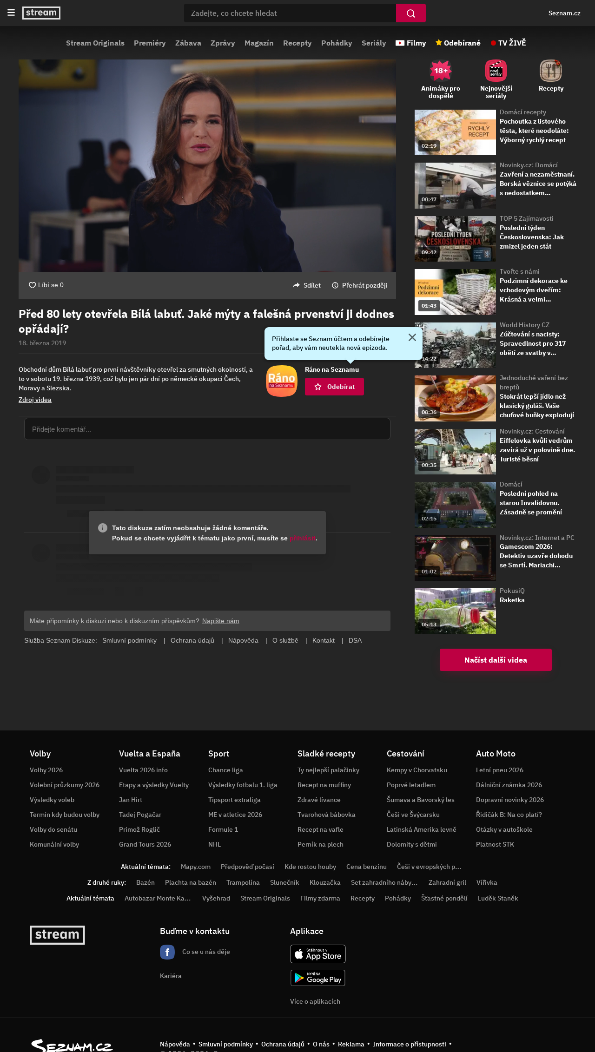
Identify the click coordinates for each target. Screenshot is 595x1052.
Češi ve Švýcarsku (413, 814)
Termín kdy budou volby (64, 814)
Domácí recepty (523, 112)
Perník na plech (321, 844)
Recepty (297, 42)
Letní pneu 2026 (499, 770)
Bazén (145, 882)
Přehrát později (365, 285)
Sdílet (312, 285)
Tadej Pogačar (140, 814)
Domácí (511, 484)
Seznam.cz (565, 13)
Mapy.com (196, 866)
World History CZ (524, 325)
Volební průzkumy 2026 (64, 785)
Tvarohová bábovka (327, 814)
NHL (214, 844)
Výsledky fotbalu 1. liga (243, 785)
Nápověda (175, 1044)
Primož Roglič (139, 829)
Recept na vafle (321, 829)
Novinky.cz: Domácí (529, 165)
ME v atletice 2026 (235, 814)
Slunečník (284, 882)
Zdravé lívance (319, 800)
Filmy (416, 42)
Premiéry (150, 42)
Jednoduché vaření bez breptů (534, 382)
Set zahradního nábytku (386, 882)
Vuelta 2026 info (143, 770)
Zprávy (223, 42)
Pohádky (336, 42)
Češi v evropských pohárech (438, 866)
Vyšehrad (216, 898)
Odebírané (462, 42)
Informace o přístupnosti (409, 1044)
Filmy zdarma (320, 898)
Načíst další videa (495, 659)
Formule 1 (223, 829)
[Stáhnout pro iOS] (318, 954)
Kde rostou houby (310, 866)
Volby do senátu (53, 829)
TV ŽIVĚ (512, 42)
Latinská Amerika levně (421, 829)
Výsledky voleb (52, 800)
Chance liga (225, 770)
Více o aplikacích (315, 1001)
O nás (321, 1044)
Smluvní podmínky (225, 1044)
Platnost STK (495, 844)
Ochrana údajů (282, 1044)
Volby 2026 (46, 770)
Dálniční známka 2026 (509, 785)
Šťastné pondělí (444, 898)
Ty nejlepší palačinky (328, 770)
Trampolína (243, 882)
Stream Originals (95, 42)
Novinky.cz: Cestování (532, 431)
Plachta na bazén (190, 882)
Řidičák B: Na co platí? (509, 814)
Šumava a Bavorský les (421, 800)
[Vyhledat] (411, 13)
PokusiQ (512, 590)
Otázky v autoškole (504, 829)
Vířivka (486, 882)
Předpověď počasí (247, 866)
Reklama (351, 1044)
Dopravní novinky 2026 (510, 800)
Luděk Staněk (498, 898)
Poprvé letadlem (411, 785)
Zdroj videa (35, 399)
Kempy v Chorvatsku (417, 770)
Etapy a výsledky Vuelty (154, 785)
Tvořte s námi (520, 271)
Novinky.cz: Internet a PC (537, 537)
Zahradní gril (447, 882)
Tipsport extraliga (234, 800)
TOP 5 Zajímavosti (527, 218)
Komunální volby (54, 844)
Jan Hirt (130, 800)
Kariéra (171, 976)
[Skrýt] (412, 338)
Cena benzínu (366, 866)
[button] (207, 165)
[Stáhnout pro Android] (318, 978)
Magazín (259, 42)
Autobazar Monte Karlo (158, 898)
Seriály (374, 42)
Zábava (188, 42)
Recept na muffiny (324, 785)
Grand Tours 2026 (145, 844)
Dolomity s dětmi (412, 844)
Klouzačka (325, 882)
